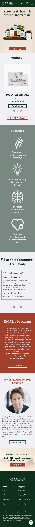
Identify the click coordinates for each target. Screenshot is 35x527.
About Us (5, 490)
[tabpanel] (17, 86)
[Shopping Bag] (27, 5)
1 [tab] (14, 111)
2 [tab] (17, 111)
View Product (17, 106)
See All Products (17, 118)
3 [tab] (21, 111)
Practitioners (6, 499)
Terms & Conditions (24, 499)
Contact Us (21, 490)
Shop (4, 504)
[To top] (31, 522)
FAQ (4, 495)
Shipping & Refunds (24, 495)
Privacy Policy (22, 504)
